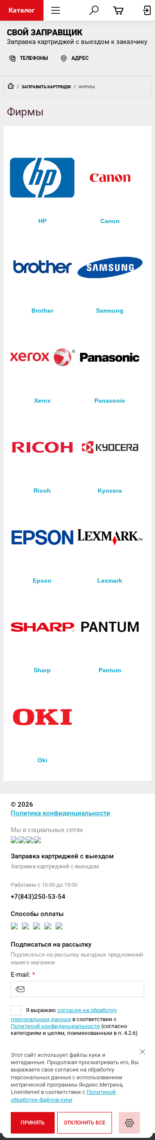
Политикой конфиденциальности (55, 1026)
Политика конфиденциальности (60, 813)
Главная (10, 86)
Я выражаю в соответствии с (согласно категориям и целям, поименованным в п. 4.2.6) (74, 1021)
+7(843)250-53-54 (38, 897)
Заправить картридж (46, 86)
